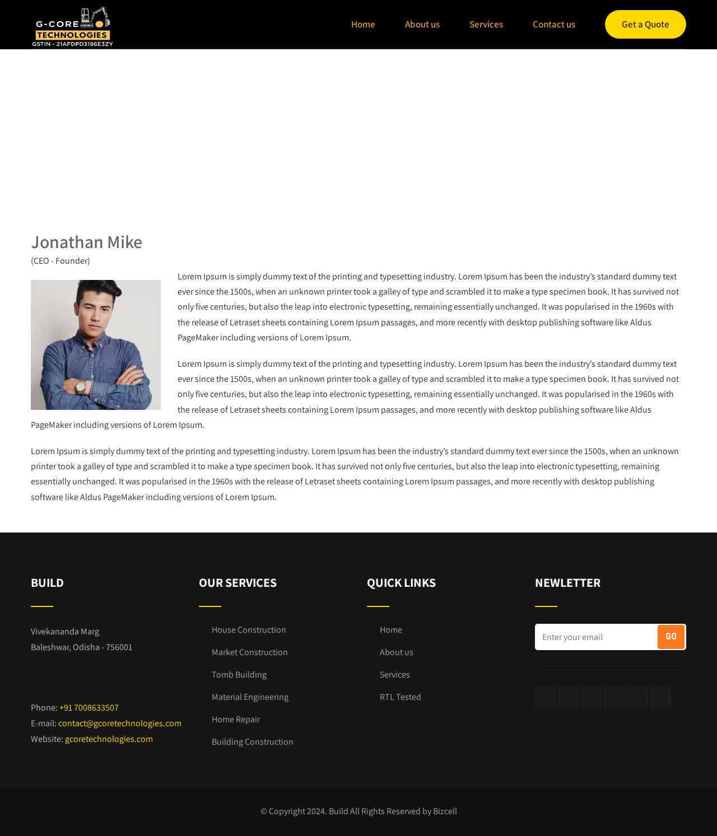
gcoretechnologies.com (109, 739)
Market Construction (250, 652)
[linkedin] (660, 697)
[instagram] (614, 697)
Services (486, 24)
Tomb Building (239, 674)
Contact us (554, 24)
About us (422, 24)
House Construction (249, 630)
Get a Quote (645, 24)
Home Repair (236, 719)
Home (363, 24)
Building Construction (253, 742)
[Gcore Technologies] (73, 27)
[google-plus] (568, 697)
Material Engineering (250, 697)
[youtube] (637, 697)
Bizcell (445, 811)
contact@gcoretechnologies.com (119, 723)
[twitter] (591, 697)
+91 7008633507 (89, 707)
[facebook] (545, 697)
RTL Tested (400, 697)
